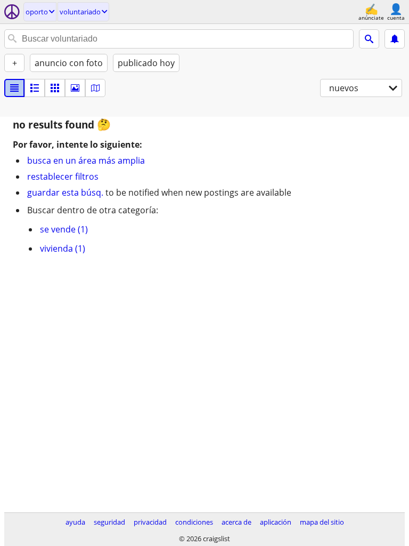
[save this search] (395, 39)
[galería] (75, 88)
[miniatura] (34, 88)
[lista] (14, 88)
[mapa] (95, 88)
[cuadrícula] (55, 88)
